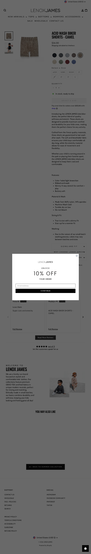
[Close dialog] (77, 256)
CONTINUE (45, 291)
